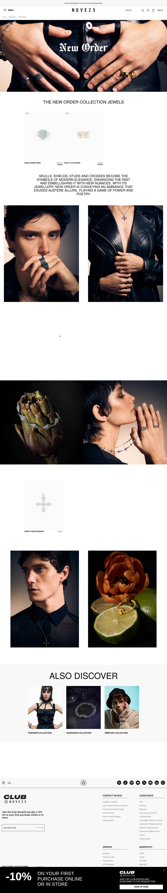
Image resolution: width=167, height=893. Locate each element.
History (141, 853)
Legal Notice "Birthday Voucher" (150, 824)
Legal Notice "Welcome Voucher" (151, 820)
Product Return (108, 861)
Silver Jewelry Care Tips (148, 813)
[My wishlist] (148, 10)
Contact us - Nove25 (110, 802)
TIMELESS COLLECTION (116, 732)
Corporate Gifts (108, 820)
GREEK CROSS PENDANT (34, 531)
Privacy (142, 835)
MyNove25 (143, 864)
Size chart (143, 809)
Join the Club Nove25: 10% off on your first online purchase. (83, 3)
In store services (145, 816)
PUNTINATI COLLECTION (40, 732)
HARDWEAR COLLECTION (78, 732)
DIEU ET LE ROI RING (72, 163)
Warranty (142, 805)
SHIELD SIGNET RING (32, 163)
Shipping (106, 853)
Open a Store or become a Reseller (115, 805)
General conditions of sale (148, 828)
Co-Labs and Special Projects (113, 809)
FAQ (140, 802)
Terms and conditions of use (149, 831)
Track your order (108, 857)
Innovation (143, 861)
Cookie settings (144, 839)
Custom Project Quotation (112, 816)
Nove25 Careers (108, 813)
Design (142, 857)
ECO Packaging (108, 864)
